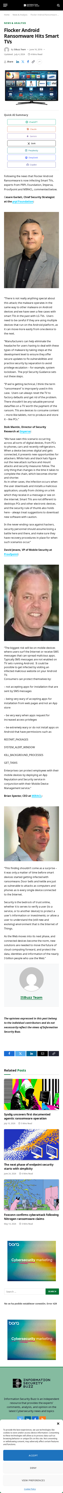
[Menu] (5, 5)
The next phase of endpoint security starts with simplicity (28, 1166)
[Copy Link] (33, 61)
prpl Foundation (22, 201)
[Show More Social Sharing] (39, 61)
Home (7, 14)
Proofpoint (11, 554)
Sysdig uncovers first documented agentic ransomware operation (27, 1116)
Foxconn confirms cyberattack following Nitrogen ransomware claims (31, 1217)
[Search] (58, 5)
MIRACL (37, 796)
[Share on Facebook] (28, 61)
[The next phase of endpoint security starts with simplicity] (31, 1144)
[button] (58, 1423)
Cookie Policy (30, 1489)
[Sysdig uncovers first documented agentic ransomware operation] (31, 1094)
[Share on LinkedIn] (17, 61)
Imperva (25, 431)
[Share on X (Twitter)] (22, 61)
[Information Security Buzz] (31, 5)
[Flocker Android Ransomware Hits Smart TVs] (31, 87)
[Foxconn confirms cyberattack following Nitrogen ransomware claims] (31, 1194)
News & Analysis (20, 14)
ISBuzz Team (20, 49)
